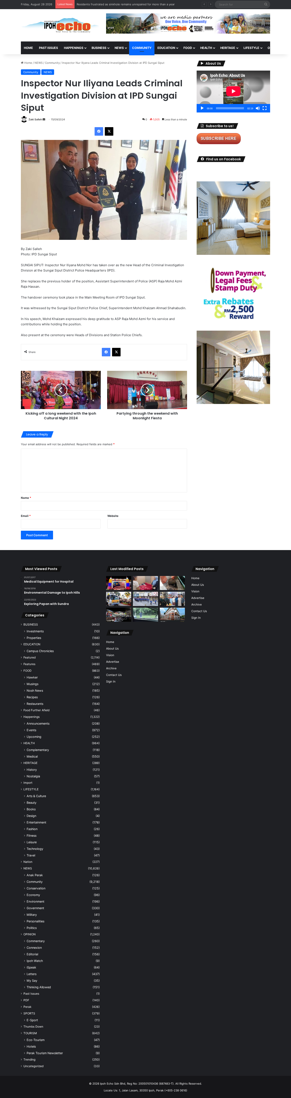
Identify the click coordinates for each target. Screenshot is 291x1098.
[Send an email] (44, 119)
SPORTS (29, 1013)
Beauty (31, 802)
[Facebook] (99, 131)
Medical (32, 756)
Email (26, 516)
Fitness (31, 835)
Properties (34, 638)
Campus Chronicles (40, 651)
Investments (35, 631)
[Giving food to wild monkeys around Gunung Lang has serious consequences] (145, 615)
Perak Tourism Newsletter (45, 1053)
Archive (111, 668)
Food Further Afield (36, 710)
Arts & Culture (36, 796)
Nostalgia (33, 776)
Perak (27, 1006)
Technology (35, 849)
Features (29, 664)
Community (52, 62)
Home (28, 48)
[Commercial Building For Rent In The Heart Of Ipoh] (172, 615)
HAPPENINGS (73, 48)
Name (26, 497)
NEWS (119, 48)
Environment (35, 901)
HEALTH (206, 48)
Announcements (38, 723)
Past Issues (48, 48)
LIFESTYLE (251, 48)
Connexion (34, 947)
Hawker (32, 677)
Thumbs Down (33, 1026)
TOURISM (30, 1033)
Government (35, 908)
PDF (26, 1000)
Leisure (32, 842)
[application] (233, 91)
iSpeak (31, 967)
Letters (31, 974)
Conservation (36, 888)
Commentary (36, 941)
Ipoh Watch (35, 961)
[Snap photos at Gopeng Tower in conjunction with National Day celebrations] (118, 583)
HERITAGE (227, 48)
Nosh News (35, 690)
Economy (33, 895)
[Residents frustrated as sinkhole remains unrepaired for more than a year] (172, 583)
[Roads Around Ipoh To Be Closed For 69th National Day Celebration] (145, 599)
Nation (27, 861)
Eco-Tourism (36, 1040)
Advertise (112, 661)
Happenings (31, 716)
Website (112, 516)
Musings (32, 684)
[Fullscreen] (264, 108)
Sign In (110, 681)
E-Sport (32, 1020)
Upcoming (34, 736)
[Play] (202, 108)
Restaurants (35, 703)
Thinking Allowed (39, 987)
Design (31, 816)
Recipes (32, 697)
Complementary (38, 750)
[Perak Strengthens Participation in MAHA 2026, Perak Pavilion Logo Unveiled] (118, 599)
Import (27, 782)
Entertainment (36, 822)
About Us (112, 648)
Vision (110, 655)
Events (31, 730)
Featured (29, 657)
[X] (109, 131)
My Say (32, 980)
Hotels (31, 1046)
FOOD (187, 48)
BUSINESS (99, 48)
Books (31, 809)
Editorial (32, 954)
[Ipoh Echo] (60, 25)
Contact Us (114, 675)
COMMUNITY (141, 48)
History (32, 769)
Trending (29, 1059)
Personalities (35, 921)
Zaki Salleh (35, 119)
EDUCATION (166, 48)
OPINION (274, 48)
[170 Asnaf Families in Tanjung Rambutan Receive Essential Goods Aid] (172, 599)
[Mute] (258, 108)
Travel (31, 855)
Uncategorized (33, 1066)
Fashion (32, 829)
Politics (32, 928)
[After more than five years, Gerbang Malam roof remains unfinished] (118, 615)
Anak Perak (35, 875)
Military (32, 914)
